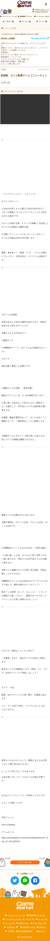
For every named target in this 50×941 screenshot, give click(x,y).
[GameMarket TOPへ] (25, 906)
